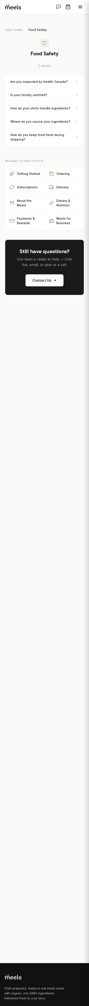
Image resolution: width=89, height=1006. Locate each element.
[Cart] (68, 7)
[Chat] (58, 7)
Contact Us (41, 280)
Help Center (13, 30)
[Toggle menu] (80, 7)
